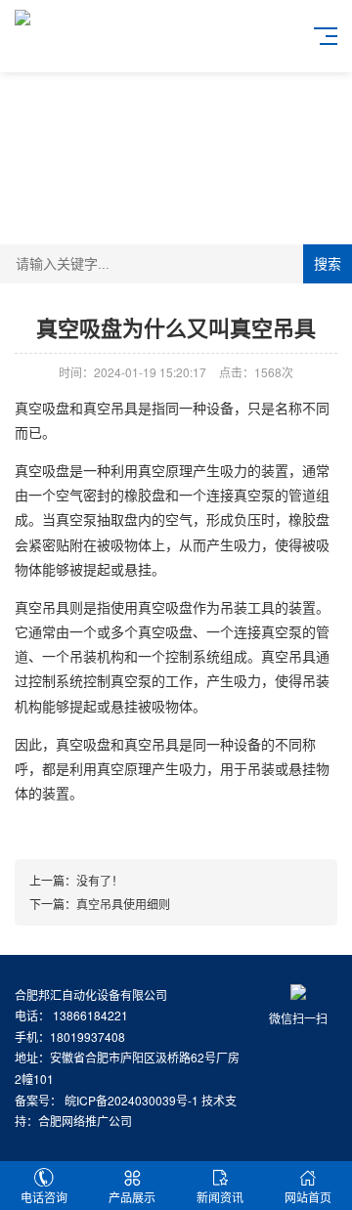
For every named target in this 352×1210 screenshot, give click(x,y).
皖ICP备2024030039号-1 (131, 1100)
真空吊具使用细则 (123, 903)
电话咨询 (44, 1196)
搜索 (327, 264)
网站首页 (308, 1196)
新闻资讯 (220, 1196)
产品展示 (132, 1196)
